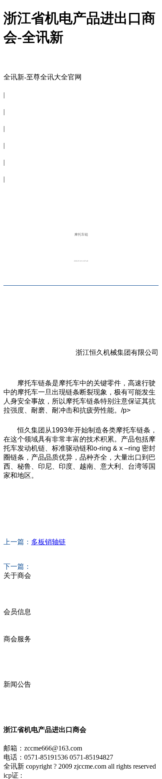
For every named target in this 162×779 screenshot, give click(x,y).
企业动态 (17, 648)
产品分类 (17, 630)
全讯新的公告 (24, 693)
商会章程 (17, 593)
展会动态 (17, 657)
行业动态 (17, 711)
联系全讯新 (20, 187)
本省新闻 (17, 702)
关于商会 (17, 103)
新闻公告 (17, 153)
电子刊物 (17, 170)
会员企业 (17, 620)
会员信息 (17, 119)
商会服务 (17, 136)
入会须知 (17, 602)
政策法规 (17, 675)
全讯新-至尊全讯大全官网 (42, 77)
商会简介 (17, 584)
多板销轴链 (48, 542)
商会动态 (17, 666)
